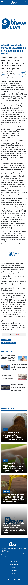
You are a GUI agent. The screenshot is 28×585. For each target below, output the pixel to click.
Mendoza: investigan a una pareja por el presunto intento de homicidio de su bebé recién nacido (7, 377)
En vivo (14, 573)
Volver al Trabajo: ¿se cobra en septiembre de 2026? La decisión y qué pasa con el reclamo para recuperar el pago (18, 387)
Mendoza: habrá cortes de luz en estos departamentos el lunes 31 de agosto (19, 367)
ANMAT (6, 340)
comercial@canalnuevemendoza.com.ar (10, 553)
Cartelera (14, 561)
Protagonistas (14, 564)
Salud (14, 567)
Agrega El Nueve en (23, 74)
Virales (14, 570)
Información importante (8, 342)
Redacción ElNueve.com (10, 72)
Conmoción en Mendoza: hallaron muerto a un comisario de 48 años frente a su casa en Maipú (8, 358)
